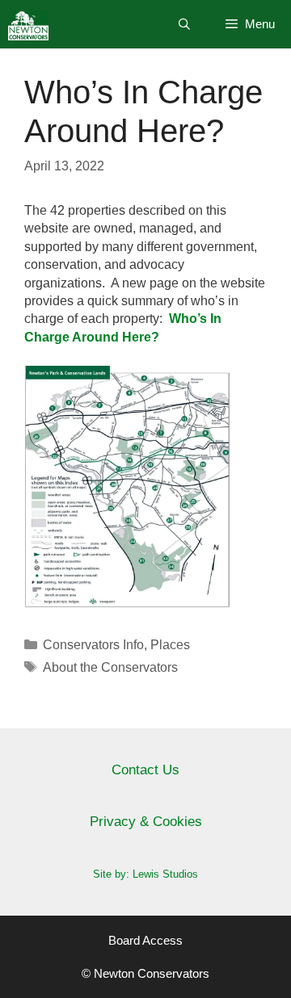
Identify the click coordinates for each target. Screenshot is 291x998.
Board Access (145, 940)
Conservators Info (93, 645)
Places (170, 645)
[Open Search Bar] (184, 24)
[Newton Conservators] (28, 24)
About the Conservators (110, 667)
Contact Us (145, 770)
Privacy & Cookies (146, 821)
